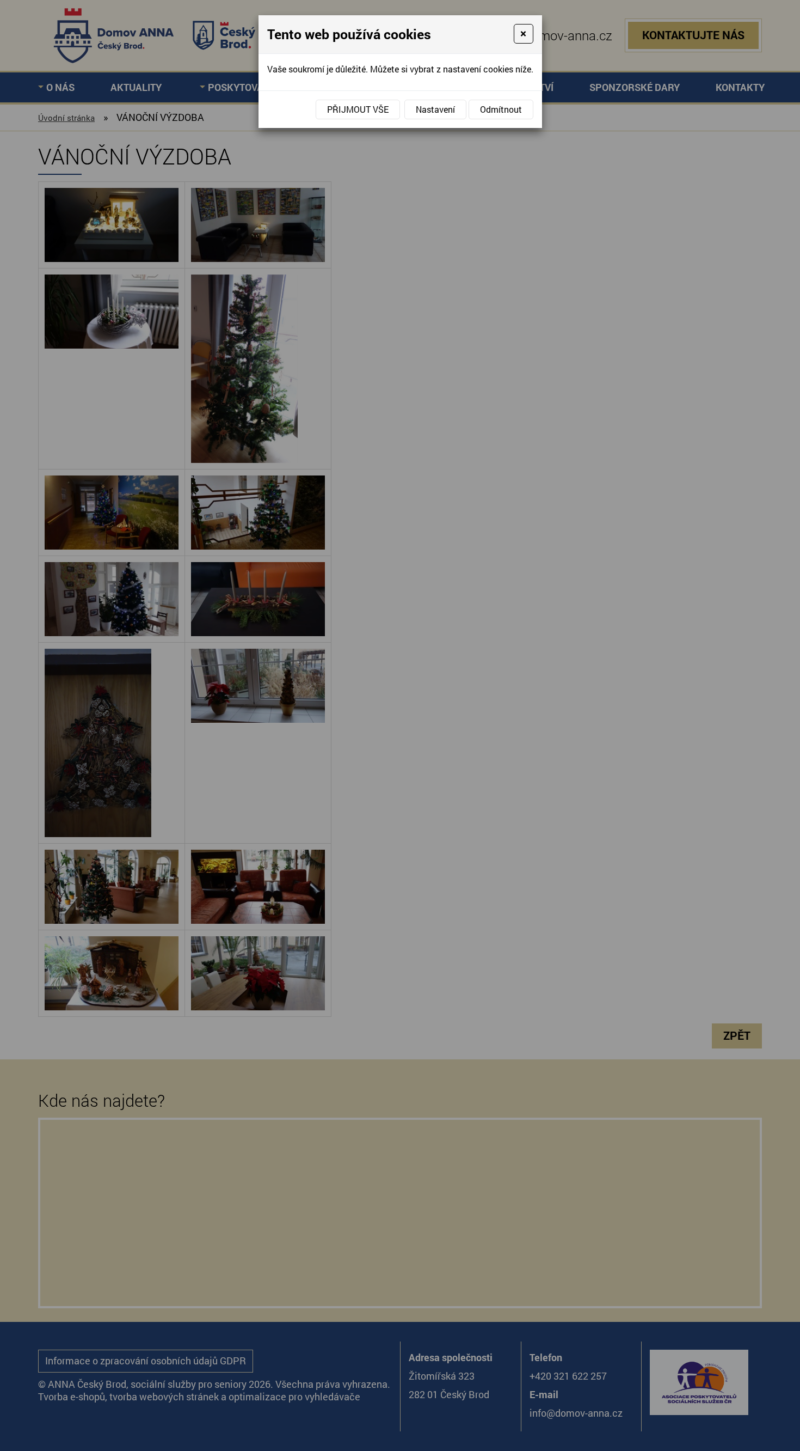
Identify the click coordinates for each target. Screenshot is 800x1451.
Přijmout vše (358, 109)
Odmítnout (501, 109)
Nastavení (435, 109)
